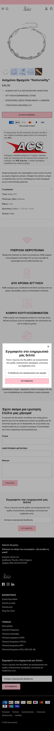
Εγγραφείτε (27, 381)
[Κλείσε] (48, 346)
